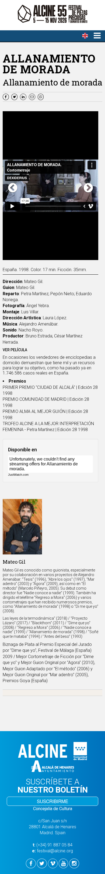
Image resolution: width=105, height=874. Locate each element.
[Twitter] (15, 96)
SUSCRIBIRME (52, 801)
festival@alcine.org (55, 850)
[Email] (33, 96)
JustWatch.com (18, 474)
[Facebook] (6, 96)
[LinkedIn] (24, 96)
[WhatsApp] (41, 96)
